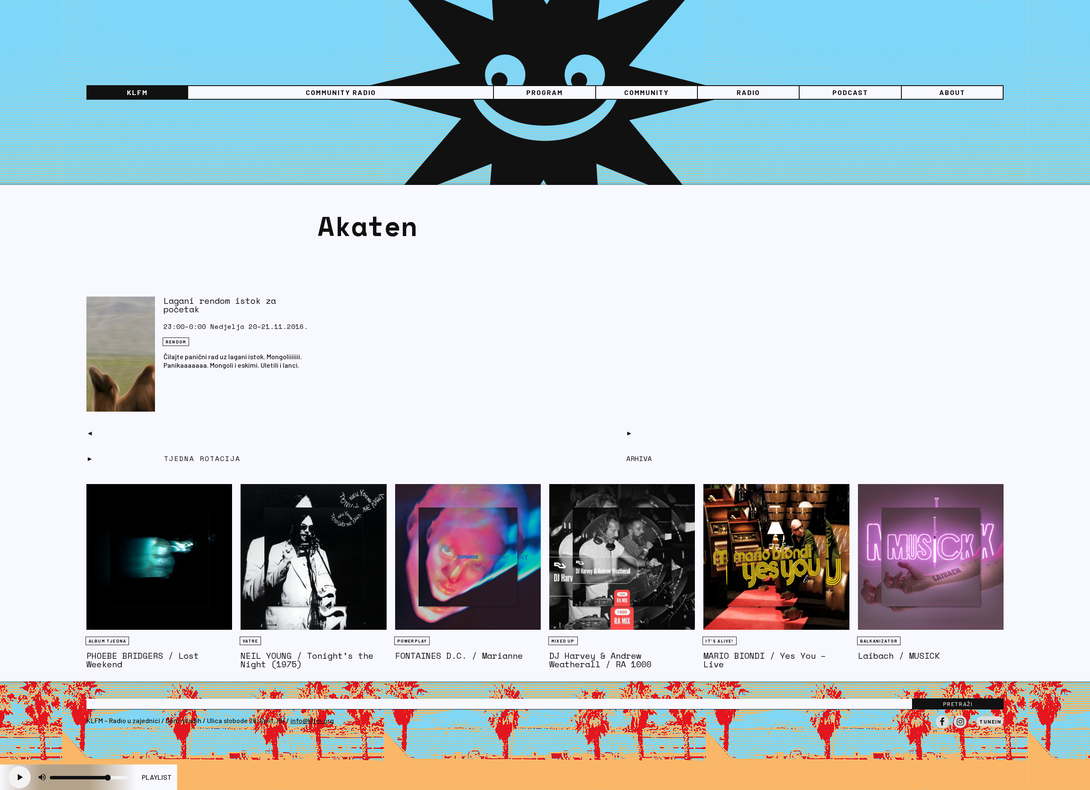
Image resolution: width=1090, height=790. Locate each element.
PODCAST (850, 92)
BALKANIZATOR (879, 640)
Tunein (990, 721)
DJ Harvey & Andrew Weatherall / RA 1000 (600, 659)
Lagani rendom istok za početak (220, 304)
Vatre (250, 640)
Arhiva (639, 458)
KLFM (137, 92)
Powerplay (412, 640)
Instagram (960, 727)
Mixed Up (563, 640)
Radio (748, 92)
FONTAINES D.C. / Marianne (459, 655)
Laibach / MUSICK (899, 655)
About (952, 92)
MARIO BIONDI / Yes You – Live (764, 659)
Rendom (176, 341)
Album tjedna (107, 640)
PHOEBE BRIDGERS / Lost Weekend (142, 659)
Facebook (942, 727)
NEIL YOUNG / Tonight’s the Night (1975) (307, 659)
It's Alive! (719, 640)
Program (544, 92)
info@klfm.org (312, 720)
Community (646, 92)
